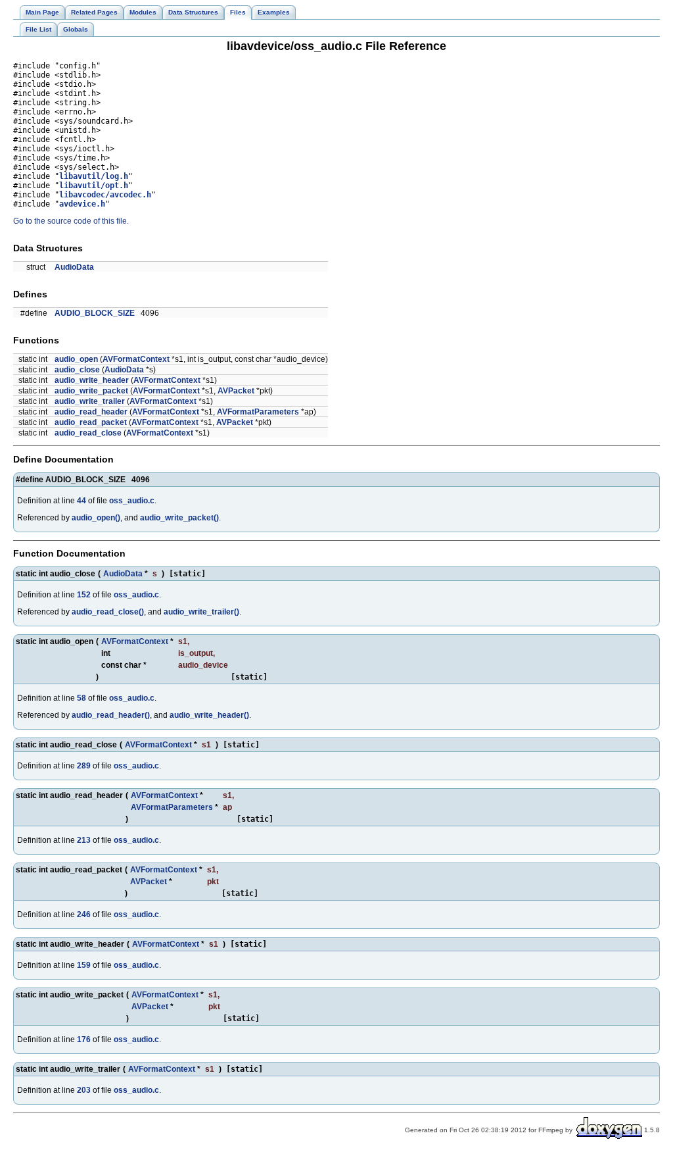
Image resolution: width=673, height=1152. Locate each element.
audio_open (76, 359)
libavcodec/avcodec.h (105, 194)
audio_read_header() (111, 715)
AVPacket (236, 390)
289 (84, 765)
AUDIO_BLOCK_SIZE (95, 313)
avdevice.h (82, 204)
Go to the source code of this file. (71, 221)
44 (81, 500)
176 (84, 1039)
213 (84, 840)
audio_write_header (92, 380)
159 (84, 965)
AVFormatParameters (258, 411)
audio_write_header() (209, 715)
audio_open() (96, 517)
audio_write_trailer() (201, 611)
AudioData (74, 267)
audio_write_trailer (90, 401)
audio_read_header (91, 411)
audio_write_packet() (179, 517)
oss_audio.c (131, 500)
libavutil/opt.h (93, 185)
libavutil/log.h (93, 176)
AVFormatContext (136, 359)
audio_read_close (88, 433)
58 (81, 698)
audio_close (77, 369)
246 (84, 914)
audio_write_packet (91, 390)
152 (84, 594)
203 (84, 1090)
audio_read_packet (91, 422)
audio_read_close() (108, 611)
